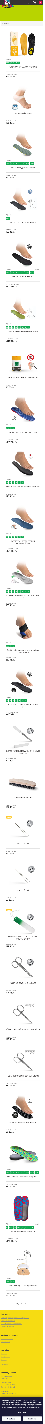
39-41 (8, 63)
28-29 (8, 218)
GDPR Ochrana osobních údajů (11, 1324)
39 (13, 482)
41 (28, 327)
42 (19, 482)
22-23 (11, 1227)
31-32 (27, 1172)
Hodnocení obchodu (8, 1327)
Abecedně (5, 23)
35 (16, 327)
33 (10, 327)
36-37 (32, 272)
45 (25, 591)
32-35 (8, 1281)
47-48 (32, 163)
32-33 (22, 272)
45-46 (27, 163)
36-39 (8, 646)
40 (25, 327)
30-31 (17, 272)
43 (22, 482)
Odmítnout (11, 1419)
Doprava (4, 1354)
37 (19, 327)
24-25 (8, 272)
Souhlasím (32, 1419)
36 (7, 482)
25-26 (12, 1172)
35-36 (8, 163)
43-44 (22, 163)
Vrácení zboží (5, 1342)
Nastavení (22, 1412)
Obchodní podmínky (8, 1321)
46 (28, 591)
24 (15, 1227)
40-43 (12, 646)
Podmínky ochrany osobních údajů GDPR (15, 1318)
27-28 (17, 1172)
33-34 (32, 1172)
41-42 (17, 163)
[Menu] (40, 3)
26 (22, 1227)
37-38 (12, 163)
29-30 (22, 1172)
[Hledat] (29, 3)
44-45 (17, 63)
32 (7, 327)
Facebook (4, 1364)
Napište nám (5, 1357)
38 (22, 327)
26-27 (26, 1227)
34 (13, 327)
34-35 (27, 272)
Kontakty (4, 1360)
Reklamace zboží (7, 1339)
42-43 (12, 63)
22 (7, 1227)
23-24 (8, 1172)
